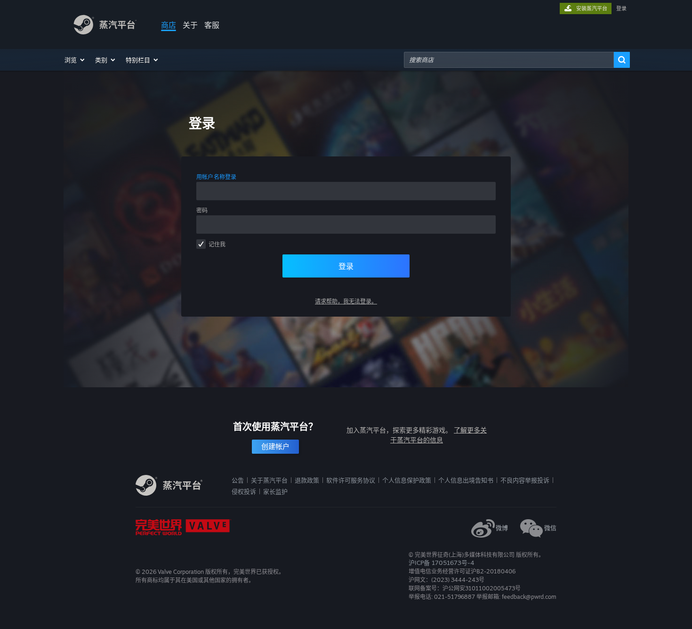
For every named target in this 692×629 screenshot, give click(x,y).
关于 (190, 25)
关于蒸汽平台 (269, 480)
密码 (202, 210)
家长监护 (275, 491)
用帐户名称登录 (216, 176)
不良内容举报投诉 (524, 480)
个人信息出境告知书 (465, 480)
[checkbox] (201, 244)
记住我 (217, 244)
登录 (621, 8)
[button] (75, 60)
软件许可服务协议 (350, 480)
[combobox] (509, 60)
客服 (211, 25)
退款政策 (307, 480)
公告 (238, 480)
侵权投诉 (244, 491)
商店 (168, 25)
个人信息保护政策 (406, 480)
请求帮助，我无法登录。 (346, 301)
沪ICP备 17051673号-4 (441, 562)
